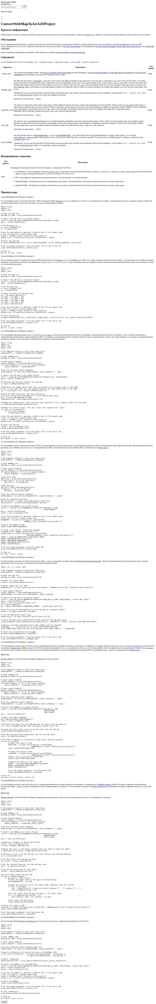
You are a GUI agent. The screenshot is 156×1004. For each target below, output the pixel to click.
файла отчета (16, 648)
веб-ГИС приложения (71, 46)
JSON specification (58, 73)
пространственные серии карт (89, 561)
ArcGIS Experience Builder (105, 46)
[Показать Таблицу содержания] (2, 18)
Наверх (4, 1002)
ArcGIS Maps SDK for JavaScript (128, 46)
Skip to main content (8, 2)
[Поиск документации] (24, 6)
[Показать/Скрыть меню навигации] (11, 4)
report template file (40, 135)
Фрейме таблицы (104, 784)
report (112, 135)
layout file (37, 81)
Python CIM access (99, 786)
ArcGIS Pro (5, 4)
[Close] (2, 16)
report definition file (63, 135)
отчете (100, 646)
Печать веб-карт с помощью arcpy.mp (70, 52)
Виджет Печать (7, 659)
